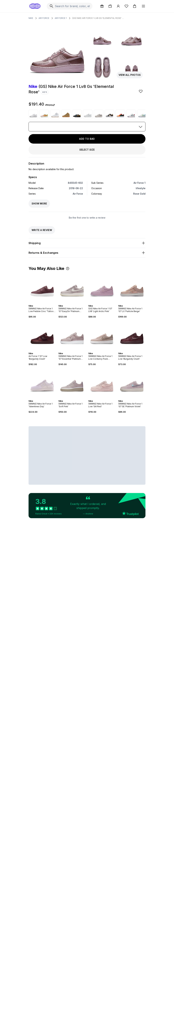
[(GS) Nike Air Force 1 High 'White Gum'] (55, 114)
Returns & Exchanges (43, 252)
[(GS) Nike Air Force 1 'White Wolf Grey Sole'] (33, 114)
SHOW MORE (39, 203)
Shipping (35, 243)
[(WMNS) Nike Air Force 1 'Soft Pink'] (72, 382)
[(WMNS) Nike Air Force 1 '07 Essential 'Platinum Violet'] (72, 335)
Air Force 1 (61, 18)
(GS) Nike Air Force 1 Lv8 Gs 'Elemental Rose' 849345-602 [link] (98, 18)
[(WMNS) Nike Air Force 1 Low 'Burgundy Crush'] (131, 335)
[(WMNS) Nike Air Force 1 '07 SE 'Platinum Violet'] (131, 382)
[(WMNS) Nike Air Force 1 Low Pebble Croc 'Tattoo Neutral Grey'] (42, 287)
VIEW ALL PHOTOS (130, 74)
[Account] (118, 6)
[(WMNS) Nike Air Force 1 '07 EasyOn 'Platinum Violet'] (72, 287)
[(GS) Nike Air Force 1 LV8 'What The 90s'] (120, 114)
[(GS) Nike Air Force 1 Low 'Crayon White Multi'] (131, 114)
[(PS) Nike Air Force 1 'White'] (87, 114)
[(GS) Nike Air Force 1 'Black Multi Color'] (77, 114)
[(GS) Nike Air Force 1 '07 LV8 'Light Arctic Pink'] (102, 287)
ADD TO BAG (87, 138)
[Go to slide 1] (39, 350)
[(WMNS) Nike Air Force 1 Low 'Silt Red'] (102, 382)
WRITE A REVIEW (42, 230)
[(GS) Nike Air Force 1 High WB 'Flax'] (66, 114)
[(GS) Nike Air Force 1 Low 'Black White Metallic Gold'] (109, 114)
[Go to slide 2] (40, 350)
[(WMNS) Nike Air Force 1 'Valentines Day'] (42, 382)
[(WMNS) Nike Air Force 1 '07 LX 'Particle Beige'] (131, 287)
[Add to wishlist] (141, 91)
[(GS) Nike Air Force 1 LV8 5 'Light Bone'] (98, 114)
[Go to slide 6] (75, 350)
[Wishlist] (126, 6)
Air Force (44, 18)
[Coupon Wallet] (110, 6)
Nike (31, 18)
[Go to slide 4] (43, 350)
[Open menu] (143, 6)
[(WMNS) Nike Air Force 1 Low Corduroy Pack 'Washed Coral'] (102, 335)
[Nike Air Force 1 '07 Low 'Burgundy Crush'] (42, 335)
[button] (68, 268)
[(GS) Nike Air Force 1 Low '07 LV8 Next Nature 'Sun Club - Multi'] (44, 114)
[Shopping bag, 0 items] (134, 6)
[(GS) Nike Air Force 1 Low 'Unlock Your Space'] (142, 114)
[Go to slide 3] (71, 350)
